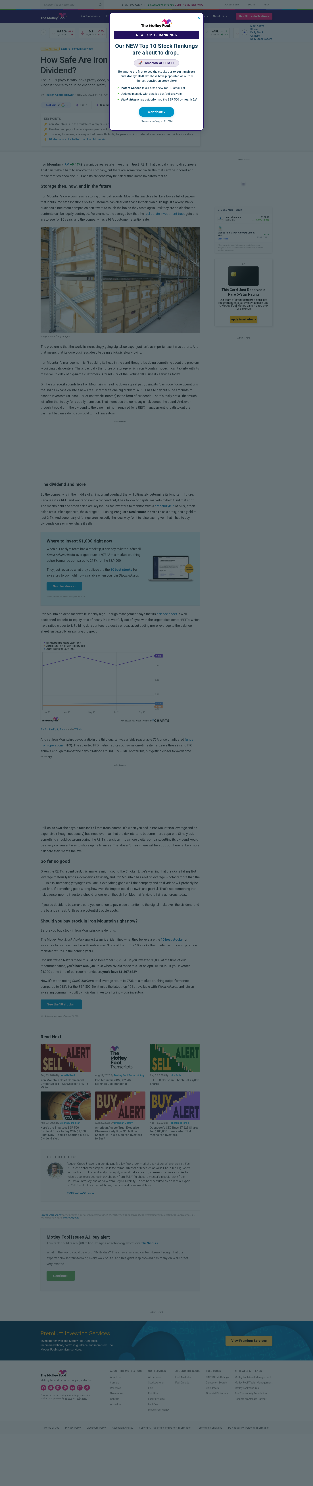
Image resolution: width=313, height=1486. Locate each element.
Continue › (156, 112)
